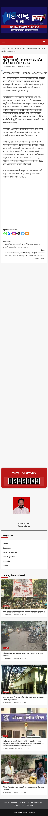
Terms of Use (19, 805)
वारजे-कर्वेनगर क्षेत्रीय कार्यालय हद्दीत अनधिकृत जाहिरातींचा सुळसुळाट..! (24, 612)
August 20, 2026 (18, 792)
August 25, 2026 (18, 614)
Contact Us (24, 802)
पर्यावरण (5, 566)
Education (7, 548)
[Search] (44, 41)
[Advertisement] (24, 203)
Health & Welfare (10, 552)
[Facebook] (10, 233)
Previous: (22, 244)
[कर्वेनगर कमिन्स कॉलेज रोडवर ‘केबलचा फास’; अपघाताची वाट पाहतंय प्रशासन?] (24, 636)
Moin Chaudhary (10, 66)
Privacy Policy (36, 802)
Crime (5, 543)
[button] (3, 41)
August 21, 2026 (18, 702)
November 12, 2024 (24, 66)
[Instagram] (14, 233)
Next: (24, 254)
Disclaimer (30, 805)
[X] (18, 233)
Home (6, 802)
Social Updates (8, 57)
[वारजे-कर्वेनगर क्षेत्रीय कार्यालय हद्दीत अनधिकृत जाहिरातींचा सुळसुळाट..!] (24, 594)
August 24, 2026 (18, 658)
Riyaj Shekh (8, 614)
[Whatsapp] (5, 233)
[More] (27, 233)
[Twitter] (23, 233)
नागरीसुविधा (6, 561)
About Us (14, 802)
